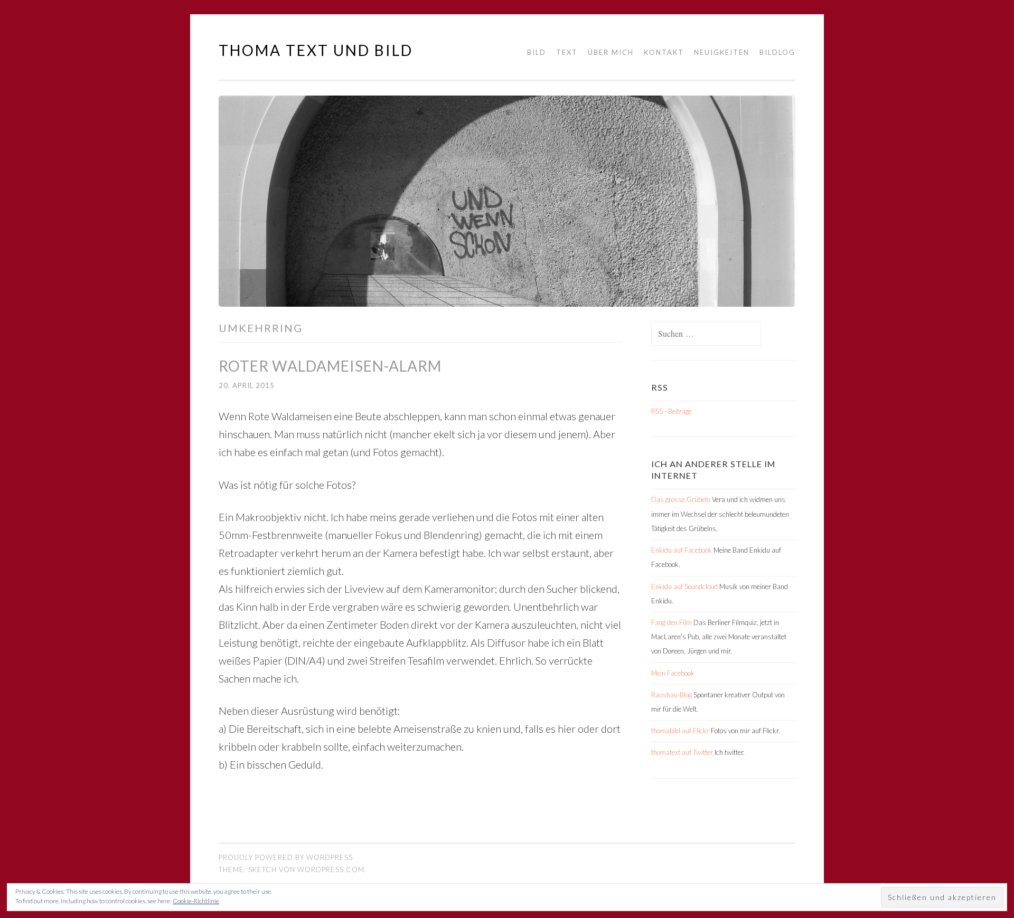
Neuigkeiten (721, 52)
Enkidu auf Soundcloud (684, 586)
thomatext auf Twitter (682, 752)
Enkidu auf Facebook (681, 550)
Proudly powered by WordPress (286, 857)
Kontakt (664, 52)
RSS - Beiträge (671, 411)
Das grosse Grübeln (680, 499)
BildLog (777, 52)
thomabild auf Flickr (680, 730)
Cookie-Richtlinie (196, 901)
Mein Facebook (672, 673)
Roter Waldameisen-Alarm (330, 366)
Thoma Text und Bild (316, 50)
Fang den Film (671, 622)
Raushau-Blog (671, 694)
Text (567, 52)
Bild (536, 52)
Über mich (611, 52)
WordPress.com (330, 869)
